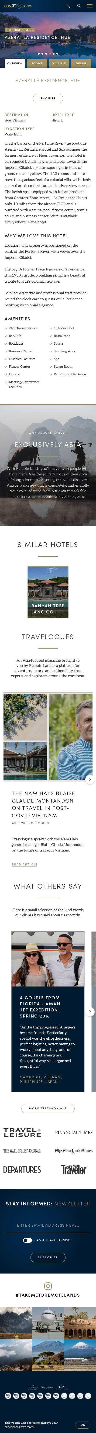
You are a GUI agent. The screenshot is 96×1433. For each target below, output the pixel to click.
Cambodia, (32, 1077)
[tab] (15, 63)
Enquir (48, 98)
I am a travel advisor (54, 1240)
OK (83, 1425)
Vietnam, (53, 1077)
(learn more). (27, 1427)
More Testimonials (48, 1108)
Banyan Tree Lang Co (48, 609)
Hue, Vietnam (15, 120)
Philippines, (32, 1082)
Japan (51, 1082)
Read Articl (24, 864)
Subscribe (48, 1257)
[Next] (90, 779)
